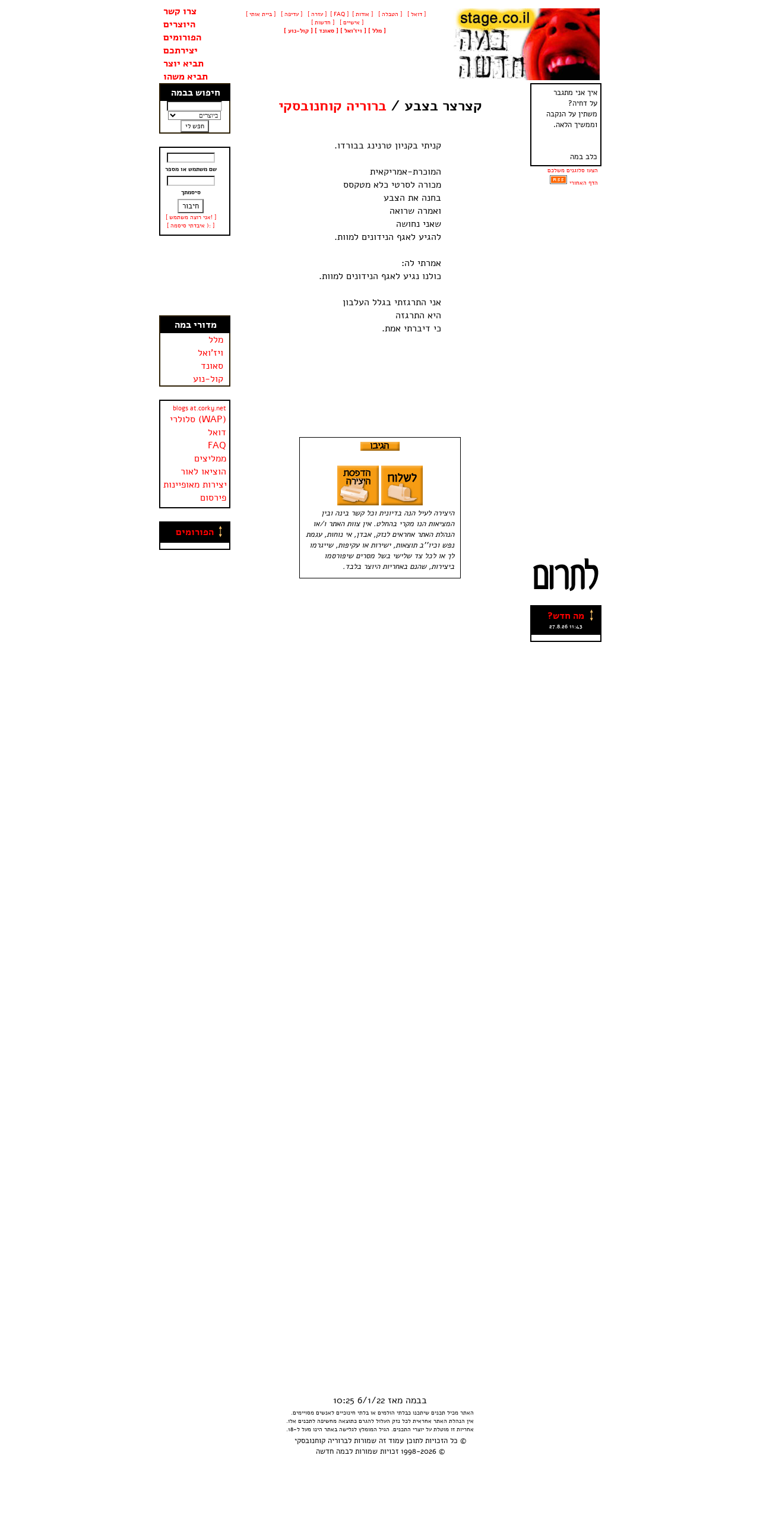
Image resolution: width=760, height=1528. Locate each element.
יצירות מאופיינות (195, 484)
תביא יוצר (183, 63)
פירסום (213, 497)
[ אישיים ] (350, 22)
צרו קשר (180, 11)
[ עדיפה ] (290, 14)
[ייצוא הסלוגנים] (558, 183)
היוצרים (179, 24)
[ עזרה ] (316, 14)
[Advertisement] (194, 275)
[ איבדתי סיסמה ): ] (190, 226)
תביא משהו (185, 76)
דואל (217, 432)
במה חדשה (332, 1451)
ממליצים (210, 458)
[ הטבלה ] (389, 14)
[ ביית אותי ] (261, 14)
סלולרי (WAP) (198, 419)
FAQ (217, 445)
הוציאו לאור (203, 471)
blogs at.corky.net (199, 408)
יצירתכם (180, 50)
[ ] (298, 31)
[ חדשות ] (321, 22)
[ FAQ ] (339, 14)
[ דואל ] (416, 14)
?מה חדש (565, 615)
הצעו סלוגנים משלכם (572, 170)
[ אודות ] (362, 14)
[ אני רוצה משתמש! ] (191, 217)
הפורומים (182, 37)
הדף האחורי (583, 183)
